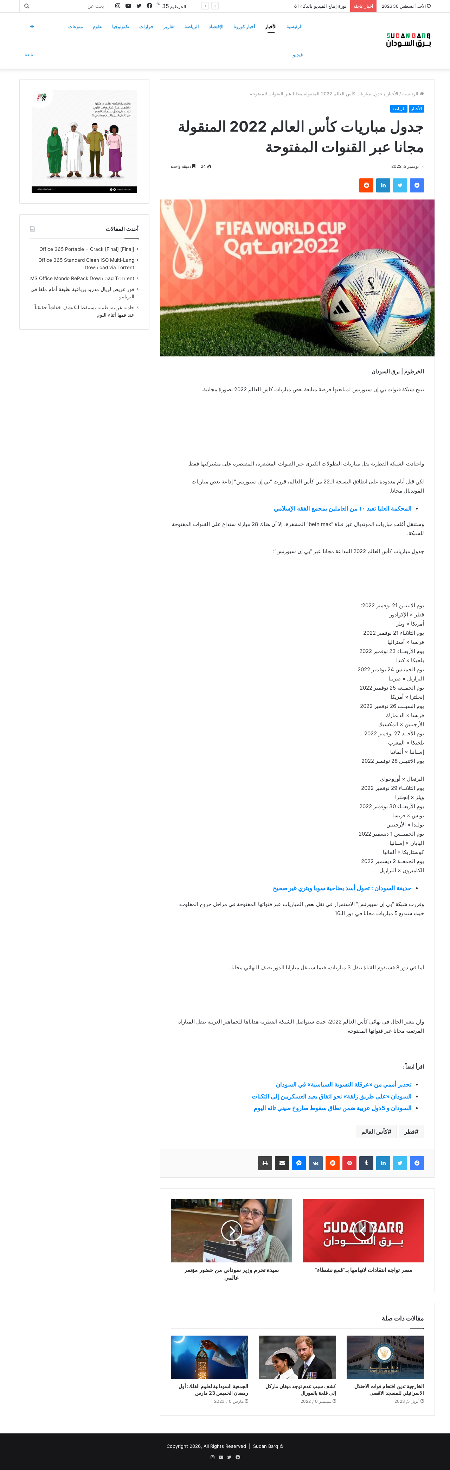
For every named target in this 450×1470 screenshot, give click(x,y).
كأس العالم (374, 1131)
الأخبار (271, 26)
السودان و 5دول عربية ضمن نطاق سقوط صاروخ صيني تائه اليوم (333, 1107)
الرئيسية (295, 26)
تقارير (169, 26)
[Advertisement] (297, 443)
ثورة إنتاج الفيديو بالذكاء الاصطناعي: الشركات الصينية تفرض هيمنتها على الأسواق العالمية (260, 6)
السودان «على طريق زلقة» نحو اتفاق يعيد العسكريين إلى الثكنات (332, 1096)
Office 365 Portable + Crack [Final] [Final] (86, 249)
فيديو (298, 54)
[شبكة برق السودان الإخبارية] (408, 40)
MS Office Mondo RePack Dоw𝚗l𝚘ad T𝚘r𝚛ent (82, 278)
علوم (97, 26)
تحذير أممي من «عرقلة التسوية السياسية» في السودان (344, 1084)
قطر (409, 1131)
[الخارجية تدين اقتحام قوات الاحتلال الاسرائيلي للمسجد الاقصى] (385, 1357)
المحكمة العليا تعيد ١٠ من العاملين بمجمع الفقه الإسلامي (343, 508)
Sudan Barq (265, 1446)
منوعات (75, 26)
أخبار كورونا (244, 26)
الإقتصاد (216, 26)
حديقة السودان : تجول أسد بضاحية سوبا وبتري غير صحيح (342, 888)
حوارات (146, 26)
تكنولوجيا (120, 26)
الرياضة (192, 26)
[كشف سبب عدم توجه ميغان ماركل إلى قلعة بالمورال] (297, 1357)
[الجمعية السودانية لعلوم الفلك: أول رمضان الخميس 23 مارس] (209, 1357)
